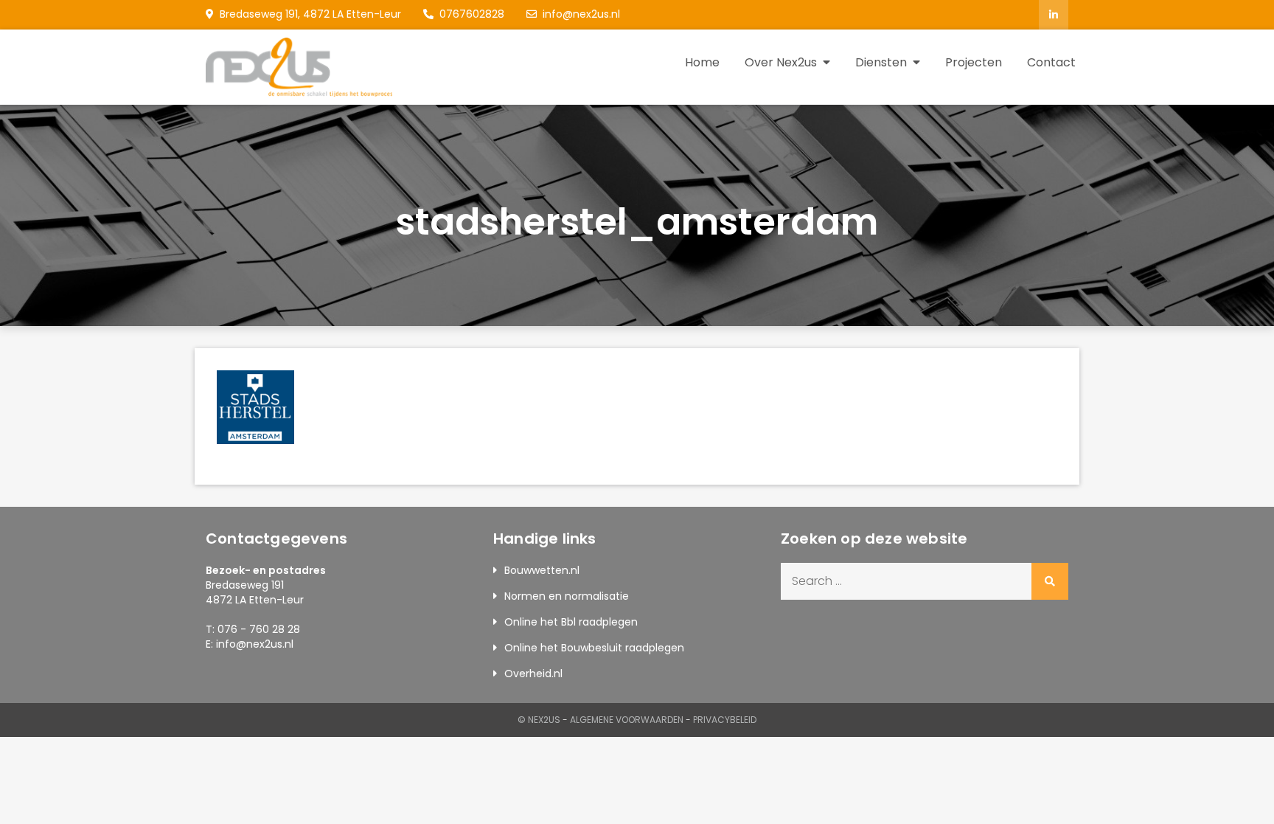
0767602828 (471, 14)
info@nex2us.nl (581, 14)
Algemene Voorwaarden (626, 719)
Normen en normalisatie (566, 596)
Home (702, 62)
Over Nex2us (781, 62)
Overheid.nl (533, 673)
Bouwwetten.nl (541, 570)
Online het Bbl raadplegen (571, 621)
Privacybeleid (724, 719)
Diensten (881, 62)
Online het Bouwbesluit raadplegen (594, 647)
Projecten (973, 62)
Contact (1051, 62)
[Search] (1049, 581)
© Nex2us (539, 719)
